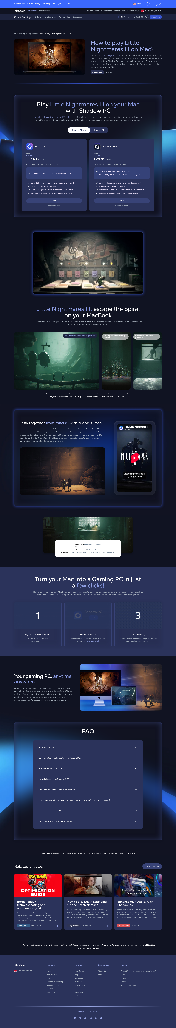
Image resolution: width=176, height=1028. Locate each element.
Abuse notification (128, 985)
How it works (50, 17)
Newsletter (79, 992)
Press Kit (78, 982)
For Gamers (32, 10)
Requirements (80, 985)
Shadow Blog (19, 34)
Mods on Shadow (54, 996)
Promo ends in (135, 17)
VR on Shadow (53, 992)
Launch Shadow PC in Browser (99, 10)
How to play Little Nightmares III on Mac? (57, 34)
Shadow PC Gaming (55, 982)
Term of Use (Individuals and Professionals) (138, 971)
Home (49, 971)
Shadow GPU (52, 989)
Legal (123, 974)
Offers (38, 17)
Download (79, 978)
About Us (102, 971)
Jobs (100, 974)
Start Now (155, 17)
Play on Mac (64, 17)
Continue (152, 4)
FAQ (76, 989)
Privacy (124, 978)
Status (77, 996)
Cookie (123, 982)
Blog (76, 974)
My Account (132, 10)
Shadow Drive (119, 10)
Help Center (80, 971)
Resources (77, 17)
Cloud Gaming (22, 17)
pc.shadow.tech (93, 641)
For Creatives (44, 10)
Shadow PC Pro (53, 985)
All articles (151, 866)
